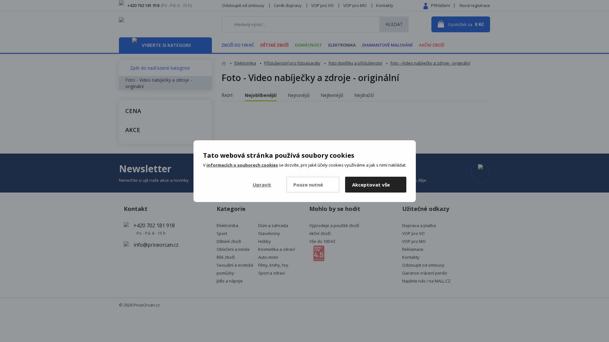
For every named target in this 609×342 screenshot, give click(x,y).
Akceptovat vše (371, 184)
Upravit (262, 184)
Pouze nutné (308, 184)
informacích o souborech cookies (242, 165)
